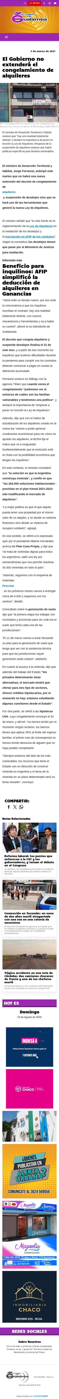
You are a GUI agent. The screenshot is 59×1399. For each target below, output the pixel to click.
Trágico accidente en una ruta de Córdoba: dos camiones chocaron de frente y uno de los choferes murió (28, 977)
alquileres (9, 192)
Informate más (12, 260)
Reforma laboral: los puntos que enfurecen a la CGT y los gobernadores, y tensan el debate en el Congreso (29, 861)
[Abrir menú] (6, 37)
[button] (25, 3)
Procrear (8, 585)
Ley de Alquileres (41, 226)
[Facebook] (44, 3)
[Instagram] (49, 3)
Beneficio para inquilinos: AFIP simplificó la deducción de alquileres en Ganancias (24, 279)
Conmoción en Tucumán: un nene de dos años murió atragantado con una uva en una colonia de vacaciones (29, 918)
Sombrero (29, 43)
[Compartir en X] (15, 807)
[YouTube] (55, 3)
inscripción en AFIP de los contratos (29, 236)
